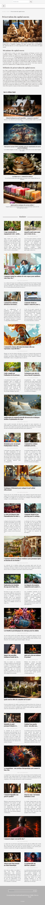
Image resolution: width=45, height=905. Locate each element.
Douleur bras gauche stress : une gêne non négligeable (30, 726)
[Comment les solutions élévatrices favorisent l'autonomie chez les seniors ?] (12, 296)
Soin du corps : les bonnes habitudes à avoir (32, 795)
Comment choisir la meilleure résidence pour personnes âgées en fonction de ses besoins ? (22, 559)
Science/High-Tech (29, 896)
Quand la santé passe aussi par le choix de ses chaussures (32, 233)
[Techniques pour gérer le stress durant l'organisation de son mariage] (32, 366)
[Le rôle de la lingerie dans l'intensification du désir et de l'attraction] (12, 508)
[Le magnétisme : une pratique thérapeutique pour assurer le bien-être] (22, 756)
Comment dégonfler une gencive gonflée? (11, 795)
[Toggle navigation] (3, 6)
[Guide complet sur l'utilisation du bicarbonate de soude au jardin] (12, 366)
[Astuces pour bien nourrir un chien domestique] (12, 857)
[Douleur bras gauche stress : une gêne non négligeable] (32, 717)
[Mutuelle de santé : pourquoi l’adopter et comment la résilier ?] (12, 717)
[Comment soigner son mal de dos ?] (22, 826)
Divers (36, 895)
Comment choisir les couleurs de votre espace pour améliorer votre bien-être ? (22, 277)
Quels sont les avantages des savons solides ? (22, 205)
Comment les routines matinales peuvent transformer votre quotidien (32, 445)
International (17, 895)
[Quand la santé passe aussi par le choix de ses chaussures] (32, 225)
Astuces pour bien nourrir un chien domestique (11, 864)
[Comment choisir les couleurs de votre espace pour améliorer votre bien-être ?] (22, 264)
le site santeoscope (9, 57)
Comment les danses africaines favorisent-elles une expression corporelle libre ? (19, 347)
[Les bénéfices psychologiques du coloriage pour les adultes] (22, 618)
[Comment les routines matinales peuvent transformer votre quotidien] (32, 437)
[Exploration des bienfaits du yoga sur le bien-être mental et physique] (12, 578)
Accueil (3, 11)
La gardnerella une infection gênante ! (30, 864)
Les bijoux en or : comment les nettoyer (22, 176)
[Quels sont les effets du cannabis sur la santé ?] (22, 687)
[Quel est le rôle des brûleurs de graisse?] (32, 648)
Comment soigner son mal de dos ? (14, 839)
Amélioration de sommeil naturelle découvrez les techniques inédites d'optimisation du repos (22, 418)
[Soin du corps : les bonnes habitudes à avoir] (32, 788)
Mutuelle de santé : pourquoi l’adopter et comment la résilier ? (10, 726)
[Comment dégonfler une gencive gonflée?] (12, 788)
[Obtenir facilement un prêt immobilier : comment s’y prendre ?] (22, 105)
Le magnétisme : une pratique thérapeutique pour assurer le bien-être (22, 769)
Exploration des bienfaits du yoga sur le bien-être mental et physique (11, 586)
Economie (10, 895)
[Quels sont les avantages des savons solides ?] (22, 192)
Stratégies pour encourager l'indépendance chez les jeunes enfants (12, 445)
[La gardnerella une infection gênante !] (32, 857)
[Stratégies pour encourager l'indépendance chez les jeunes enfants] (12, 437)
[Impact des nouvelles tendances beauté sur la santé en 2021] (12, 648)
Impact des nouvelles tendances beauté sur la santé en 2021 (11, 657)
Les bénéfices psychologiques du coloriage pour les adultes (21, 631)
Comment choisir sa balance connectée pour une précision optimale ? (32, 304)
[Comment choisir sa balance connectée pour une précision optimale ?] (32, 296)
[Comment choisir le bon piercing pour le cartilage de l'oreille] (32, 508)
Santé (8, 11)
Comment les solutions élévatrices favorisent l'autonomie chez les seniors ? (12, 305)
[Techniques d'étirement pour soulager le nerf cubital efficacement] (22, 475)
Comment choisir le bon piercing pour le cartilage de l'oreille (31, 516)
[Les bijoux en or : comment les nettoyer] (22, 164)
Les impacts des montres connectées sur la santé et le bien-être (32, 586)
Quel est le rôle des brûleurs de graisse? (32, 656)
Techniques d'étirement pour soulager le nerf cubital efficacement (19, 489)
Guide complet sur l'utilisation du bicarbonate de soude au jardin (12, 375)
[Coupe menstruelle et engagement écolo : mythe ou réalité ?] (12, 225)
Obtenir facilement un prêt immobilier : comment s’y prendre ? (22, 118)
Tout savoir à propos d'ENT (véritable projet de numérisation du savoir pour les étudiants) (22, 147)
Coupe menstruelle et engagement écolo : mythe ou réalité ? (12, 233)
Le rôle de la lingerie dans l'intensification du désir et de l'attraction (12, 516)
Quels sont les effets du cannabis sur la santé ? (17, 699)
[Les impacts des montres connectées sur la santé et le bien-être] (32, 578)
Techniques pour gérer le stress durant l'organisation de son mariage (32, 375)
